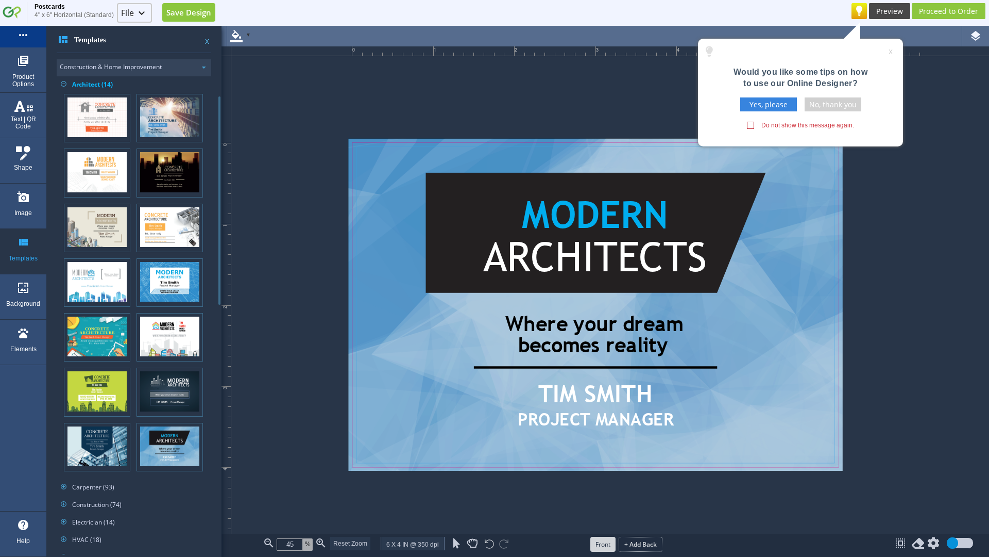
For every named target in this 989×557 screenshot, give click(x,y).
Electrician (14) (88, 522)
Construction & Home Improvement (111, 66)
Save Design (188, 12)
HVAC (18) (81, 539)
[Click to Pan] (472, 543)
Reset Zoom (350, 543)
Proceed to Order (948, 11)
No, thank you (833, 104)
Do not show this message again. (807, 125)
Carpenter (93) (87, 487)
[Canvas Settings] (933, 545)
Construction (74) (91, 504)
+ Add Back (640, 544)
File (127, 13)
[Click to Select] (456, 543)
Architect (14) (87, 84)
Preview (889, 11)
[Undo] (489, 544)
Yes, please (768, 104)
